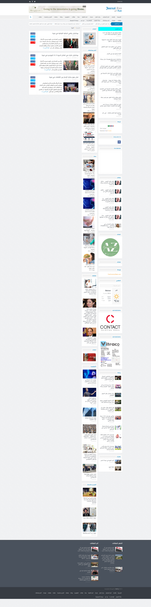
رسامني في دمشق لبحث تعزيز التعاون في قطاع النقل (111, 47)
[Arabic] (109, 126)
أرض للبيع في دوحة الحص (107, 460)
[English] (111, 126)
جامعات (56, 17)
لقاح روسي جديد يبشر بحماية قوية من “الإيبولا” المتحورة (89, 247)
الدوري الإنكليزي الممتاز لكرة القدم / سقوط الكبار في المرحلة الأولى (107, 378)
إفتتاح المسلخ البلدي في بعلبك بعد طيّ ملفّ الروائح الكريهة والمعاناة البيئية (89, 106)
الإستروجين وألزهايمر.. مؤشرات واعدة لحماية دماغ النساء (90, 192)
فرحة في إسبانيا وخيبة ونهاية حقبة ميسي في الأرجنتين (108, 427)
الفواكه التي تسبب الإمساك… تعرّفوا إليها (89, 229)
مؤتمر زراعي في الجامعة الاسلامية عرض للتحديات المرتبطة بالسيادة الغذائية (90, 500)
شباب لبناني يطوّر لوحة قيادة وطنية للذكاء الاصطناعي (90, 475)
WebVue (117, 589)
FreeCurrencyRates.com (114, 274)
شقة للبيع (111, 467)
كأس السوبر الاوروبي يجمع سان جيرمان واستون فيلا (107, 401)
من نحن (82, 20)
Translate (109, 130)
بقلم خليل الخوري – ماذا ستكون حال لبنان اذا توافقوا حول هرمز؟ (107, 217)
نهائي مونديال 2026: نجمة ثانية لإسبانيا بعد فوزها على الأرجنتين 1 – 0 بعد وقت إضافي (107, 418)
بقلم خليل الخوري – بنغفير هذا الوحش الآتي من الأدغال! (107, 191)
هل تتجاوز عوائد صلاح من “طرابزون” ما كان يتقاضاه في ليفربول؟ (107, 409)
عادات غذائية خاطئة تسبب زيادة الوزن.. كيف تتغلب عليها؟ (89, 266)
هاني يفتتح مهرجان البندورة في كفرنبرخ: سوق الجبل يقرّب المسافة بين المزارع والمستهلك (110, 90)
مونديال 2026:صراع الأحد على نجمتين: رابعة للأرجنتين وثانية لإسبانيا (107, 448)
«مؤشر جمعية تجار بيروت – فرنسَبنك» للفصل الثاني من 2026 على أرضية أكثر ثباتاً (111, 81)
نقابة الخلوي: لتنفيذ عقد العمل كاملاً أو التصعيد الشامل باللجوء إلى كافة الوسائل (69, 24)
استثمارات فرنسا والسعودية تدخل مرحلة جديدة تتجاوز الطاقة (100, 24)
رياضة (61, 17)
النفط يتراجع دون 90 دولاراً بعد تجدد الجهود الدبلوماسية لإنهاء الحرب (111, 33)
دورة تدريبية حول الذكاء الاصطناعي (89, 87)
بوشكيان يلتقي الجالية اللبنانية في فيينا (65, 33)
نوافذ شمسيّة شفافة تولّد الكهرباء (90, 419)
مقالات (73, 17)
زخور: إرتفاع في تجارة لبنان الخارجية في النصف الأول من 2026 (37, 24)
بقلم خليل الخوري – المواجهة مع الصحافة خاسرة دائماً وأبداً (108, 208)
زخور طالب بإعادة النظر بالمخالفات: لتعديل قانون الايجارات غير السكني (89, 126)
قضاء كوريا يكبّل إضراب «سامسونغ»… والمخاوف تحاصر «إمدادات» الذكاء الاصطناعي (89, 437)
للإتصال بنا (89, 20)
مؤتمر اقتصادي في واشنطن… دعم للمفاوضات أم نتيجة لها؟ (107, 225)
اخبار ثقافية (84, 17)
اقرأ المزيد (46, 47)
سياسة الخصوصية (74, 20)
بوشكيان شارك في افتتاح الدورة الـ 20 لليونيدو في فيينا (60, 55)
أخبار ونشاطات (106, 20)
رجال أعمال (97, 17)
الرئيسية (119, 17)
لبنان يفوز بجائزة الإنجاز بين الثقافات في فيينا (63, 77)
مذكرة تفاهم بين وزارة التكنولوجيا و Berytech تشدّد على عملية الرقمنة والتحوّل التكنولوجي (89, 456)
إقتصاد (113, 17)
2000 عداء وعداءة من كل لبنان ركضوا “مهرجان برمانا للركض (107, 386)
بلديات (91, 17)
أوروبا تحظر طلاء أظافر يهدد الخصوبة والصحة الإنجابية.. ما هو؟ (90, 174)
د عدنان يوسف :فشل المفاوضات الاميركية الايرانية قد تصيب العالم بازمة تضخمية (90, 291)
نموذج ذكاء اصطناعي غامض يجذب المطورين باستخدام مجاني (90, 381)
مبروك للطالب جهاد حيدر (89, 518)
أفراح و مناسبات (48, 17)
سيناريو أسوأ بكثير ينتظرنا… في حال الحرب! (111, 114)
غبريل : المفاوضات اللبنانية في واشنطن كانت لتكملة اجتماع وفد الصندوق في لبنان (90, 340)
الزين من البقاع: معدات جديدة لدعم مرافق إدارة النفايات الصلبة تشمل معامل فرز (110, 106)
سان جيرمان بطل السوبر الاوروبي (108, 394)
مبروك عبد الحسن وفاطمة (89, 533)
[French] (113, 126)
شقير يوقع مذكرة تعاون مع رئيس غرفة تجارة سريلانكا (111, 98)
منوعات (113, 20)
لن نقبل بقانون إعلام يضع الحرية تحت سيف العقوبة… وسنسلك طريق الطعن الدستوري (89, 146)
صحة (78, 17)
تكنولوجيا (67, 17)
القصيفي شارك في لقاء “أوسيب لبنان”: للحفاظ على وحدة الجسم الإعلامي (89, 68)
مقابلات (119, 20)
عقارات (40, 17)
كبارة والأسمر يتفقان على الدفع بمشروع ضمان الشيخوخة (107, 569)
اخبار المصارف (106, 17)
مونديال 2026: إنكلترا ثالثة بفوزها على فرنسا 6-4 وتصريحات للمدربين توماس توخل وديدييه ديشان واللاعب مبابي (107, 438)
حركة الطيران (97, 20)
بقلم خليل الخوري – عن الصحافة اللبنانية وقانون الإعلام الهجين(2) (108, 200)
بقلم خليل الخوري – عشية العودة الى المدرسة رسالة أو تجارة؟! (107, 183)
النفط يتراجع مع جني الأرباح (114, 54)
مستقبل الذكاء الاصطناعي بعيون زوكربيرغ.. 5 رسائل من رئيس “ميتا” (90, 400)
